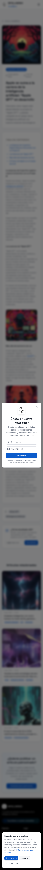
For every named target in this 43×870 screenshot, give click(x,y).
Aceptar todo (11, 858)
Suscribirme (21, 455)
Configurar (13, 863)
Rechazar (24, 858)
